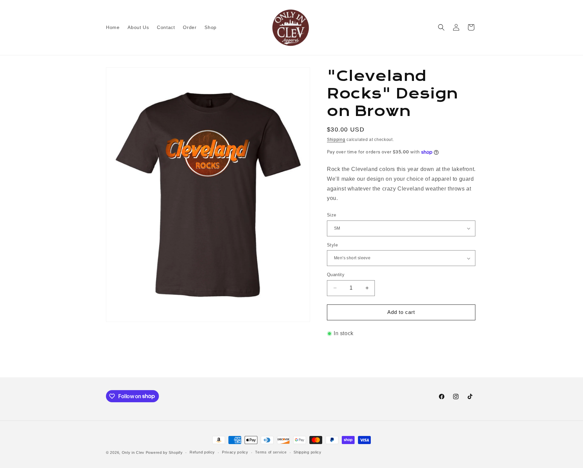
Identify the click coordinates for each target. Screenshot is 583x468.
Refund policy (202, 452)
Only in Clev (133, 452)
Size (331, 214)
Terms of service (270, 452)
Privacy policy (235, 452)
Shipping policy (308, 452)
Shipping (336, 139)
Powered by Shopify (164, 452)
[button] (441, 27)
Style (332, 244)
